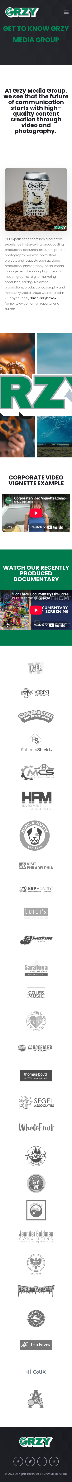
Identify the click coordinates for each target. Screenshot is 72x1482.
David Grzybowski (43, 298)
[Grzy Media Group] (22, 12)
